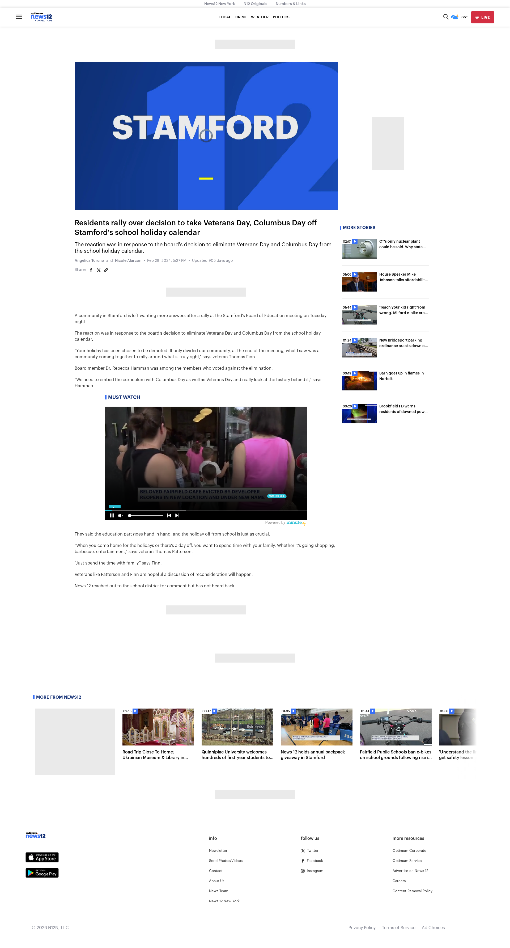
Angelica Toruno (89, 261)
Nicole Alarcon (128, 261)
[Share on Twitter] (98, 270)
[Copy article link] (106, 270)
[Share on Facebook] (91, 270)
